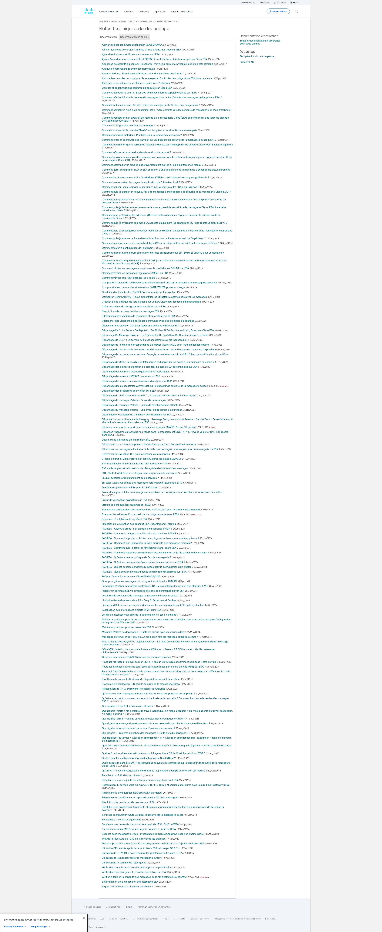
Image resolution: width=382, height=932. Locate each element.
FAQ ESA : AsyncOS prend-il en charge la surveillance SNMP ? (137, 528)
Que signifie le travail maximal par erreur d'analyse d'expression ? (138, 728)
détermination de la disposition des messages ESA (130, 881)
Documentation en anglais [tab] (134, 37)
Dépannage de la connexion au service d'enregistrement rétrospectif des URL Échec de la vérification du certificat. (165, 354)
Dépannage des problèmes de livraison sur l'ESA (129, 390)
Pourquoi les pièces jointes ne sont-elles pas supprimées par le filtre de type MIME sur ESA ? (154, 666)
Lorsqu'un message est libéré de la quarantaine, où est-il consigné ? (140, 614)
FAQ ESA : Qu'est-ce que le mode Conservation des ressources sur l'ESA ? (143, 562)
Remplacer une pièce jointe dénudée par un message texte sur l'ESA (140, 780)
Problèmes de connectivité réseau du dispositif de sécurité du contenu (141, 679)
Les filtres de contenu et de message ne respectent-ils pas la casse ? (140, 595)
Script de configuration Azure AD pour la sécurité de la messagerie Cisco (142, 815)
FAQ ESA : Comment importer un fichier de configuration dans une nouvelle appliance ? (150, 538)
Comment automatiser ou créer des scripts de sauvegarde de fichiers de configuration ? (151, 105)
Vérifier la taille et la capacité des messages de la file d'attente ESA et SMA (144, 877)
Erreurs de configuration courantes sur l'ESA (126, 505)
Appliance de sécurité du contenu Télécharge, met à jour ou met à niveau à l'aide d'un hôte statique (157, 64)
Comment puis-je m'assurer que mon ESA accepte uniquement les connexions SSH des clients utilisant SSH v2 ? (164, 223)
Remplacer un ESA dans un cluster (121, 775)
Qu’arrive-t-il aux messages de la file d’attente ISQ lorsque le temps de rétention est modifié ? (154, 770)
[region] (44, 923)
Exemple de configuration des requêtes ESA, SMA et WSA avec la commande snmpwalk (151, 509)
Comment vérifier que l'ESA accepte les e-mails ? (129, 278)
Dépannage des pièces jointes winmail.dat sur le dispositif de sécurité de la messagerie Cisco (154, 386)
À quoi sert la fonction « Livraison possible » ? (127, 886)
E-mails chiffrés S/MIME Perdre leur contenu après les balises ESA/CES (141, 459)
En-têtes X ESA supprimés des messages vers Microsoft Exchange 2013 (142, 482)
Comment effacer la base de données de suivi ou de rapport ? (136, 152)
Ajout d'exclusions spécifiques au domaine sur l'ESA (131, 54)
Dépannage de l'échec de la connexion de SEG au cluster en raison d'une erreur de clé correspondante (159, 349)
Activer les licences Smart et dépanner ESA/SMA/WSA (132, 45)
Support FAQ (247, 62)
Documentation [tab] (108, 37)
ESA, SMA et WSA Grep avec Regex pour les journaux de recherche (139, 473)
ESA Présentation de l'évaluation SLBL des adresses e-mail (135, 463)
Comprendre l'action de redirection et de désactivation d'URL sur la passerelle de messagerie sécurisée (159, 282)
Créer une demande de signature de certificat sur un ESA (134, 306)
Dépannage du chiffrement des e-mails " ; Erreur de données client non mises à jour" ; (150, 395)
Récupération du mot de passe (257, 56)
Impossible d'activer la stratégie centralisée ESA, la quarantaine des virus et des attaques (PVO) (155, 586)
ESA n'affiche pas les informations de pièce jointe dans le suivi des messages (145, 468)
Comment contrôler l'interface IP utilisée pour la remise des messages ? (142, 135)
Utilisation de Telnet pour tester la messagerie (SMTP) (132, 858)
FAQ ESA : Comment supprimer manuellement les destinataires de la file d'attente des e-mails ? (155, 552)
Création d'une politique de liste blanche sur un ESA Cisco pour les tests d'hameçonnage (151, 301)
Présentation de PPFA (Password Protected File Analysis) (133, 689)
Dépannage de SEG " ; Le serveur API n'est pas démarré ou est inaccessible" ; (145, 340)
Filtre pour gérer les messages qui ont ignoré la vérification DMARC (139, 581)
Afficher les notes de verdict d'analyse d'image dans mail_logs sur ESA (141, 49)
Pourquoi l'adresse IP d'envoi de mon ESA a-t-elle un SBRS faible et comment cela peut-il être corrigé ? (160, 662)
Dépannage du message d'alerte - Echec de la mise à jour (134, 400)
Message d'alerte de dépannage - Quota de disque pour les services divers (144, 632)
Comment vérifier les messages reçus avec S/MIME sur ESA (135, 273)
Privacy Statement (13, 926)
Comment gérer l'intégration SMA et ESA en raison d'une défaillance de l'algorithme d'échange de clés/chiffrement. (166, 169)
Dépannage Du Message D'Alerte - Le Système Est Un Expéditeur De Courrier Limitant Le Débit (155, 335)
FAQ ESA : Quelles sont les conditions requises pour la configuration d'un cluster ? (147, 567)
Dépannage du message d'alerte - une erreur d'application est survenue (142, 410)
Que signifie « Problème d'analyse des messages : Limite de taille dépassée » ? (146, 733)
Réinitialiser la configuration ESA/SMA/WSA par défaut (132, 792)
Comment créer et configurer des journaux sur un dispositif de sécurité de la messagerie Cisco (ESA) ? (159, 140)
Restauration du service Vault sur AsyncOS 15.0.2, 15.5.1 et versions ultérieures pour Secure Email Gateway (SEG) (165, 785)
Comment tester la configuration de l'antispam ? (128, 248)
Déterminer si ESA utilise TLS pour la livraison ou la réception (136, 454)
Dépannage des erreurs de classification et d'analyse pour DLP (137, 381)
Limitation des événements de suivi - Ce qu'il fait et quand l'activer (139, 600)
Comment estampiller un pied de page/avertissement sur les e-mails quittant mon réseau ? (153, 165)
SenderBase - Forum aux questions (121, 819)
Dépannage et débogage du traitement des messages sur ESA (136, 414)
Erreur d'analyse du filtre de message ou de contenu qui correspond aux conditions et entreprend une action (162, 492)
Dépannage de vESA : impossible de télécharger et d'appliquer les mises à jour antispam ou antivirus (158, 362)
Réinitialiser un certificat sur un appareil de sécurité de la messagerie (140, 797)
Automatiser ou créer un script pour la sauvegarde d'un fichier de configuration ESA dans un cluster (157, 78)
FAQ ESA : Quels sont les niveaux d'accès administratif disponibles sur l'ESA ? (145, 571)
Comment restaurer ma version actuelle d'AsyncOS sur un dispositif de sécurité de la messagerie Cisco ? (160, 243)
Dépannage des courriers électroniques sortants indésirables (135, 371)
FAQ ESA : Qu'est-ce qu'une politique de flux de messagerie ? (136, 557)
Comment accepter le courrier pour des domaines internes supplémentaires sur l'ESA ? (150, 92)
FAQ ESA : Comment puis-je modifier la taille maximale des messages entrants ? (147, 543)
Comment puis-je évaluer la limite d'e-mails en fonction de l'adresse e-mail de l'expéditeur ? (154, 238)
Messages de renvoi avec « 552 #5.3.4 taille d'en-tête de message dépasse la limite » (150, 637)
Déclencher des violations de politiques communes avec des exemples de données (148, 321)
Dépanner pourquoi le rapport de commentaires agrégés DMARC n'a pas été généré (149, 427)
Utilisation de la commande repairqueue (124, 862)
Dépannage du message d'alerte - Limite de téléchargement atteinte (140, 405)
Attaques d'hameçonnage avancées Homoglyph (128, 68)
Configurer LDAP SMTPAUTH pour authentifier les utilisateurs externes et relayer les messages (154, 297)
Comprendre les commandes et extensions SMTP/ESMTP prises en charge (143, 287)
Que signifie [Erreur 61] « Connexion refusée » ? (128, 706)
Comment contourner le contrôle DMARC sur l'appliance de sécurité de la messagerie (149, 130)
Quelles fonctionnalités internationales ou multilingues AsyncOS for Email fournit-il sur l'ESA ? (153, 753)
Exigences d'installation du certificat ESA (124, 519)
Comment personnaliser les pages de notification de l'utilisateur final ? (141, 182)
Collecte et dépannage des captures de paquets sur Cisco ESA (137, 88)
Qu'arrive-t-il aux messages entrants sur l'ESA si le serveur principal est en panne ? (148, 693)
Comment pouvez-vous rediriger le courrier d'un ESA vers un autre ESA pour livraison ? (150, 187)
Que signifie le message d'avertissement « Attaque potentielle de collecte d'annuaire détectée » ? (156, 723)
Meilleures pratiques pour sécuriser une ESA (126, 627)
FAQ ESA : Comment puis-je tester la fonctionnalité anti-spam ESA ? (140, 548)
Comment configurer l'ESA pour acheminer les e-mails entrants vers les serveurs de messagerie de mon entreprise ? (167, 110)
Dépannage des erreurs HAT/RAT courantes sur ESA (131, 376)
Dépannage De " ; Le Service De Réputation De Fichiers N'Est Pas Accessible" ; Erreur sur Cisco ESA (158, 330)
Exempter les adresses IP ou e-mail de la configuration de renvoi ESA (140, 514)
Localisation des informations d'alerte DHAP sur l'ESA (131, 610)
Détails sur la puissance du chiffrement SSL (126, 439)
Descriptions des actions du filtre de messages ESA (130, 311)
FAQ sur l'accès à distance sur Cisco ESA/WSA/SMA (131, 576)
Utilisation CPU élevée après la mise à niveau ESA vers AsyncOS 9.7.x (141, 848)
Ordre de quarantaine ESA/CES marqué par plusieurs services (136, 657)
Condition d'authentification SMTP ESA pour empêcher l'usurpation (139, 292)
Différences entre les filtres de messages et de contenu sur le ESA (138, 316)
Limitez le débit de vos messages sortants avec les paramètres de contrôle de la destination (153, 605)
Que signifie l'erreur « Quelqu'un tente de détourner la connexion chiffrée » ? (144, 718)
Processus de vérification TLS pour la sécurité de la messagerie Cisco (141, 684)
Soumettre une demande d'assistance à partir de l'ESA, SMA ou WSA (140, 824)
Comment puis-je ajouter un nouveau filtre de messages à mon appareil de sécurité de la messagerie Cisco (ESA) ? (166, 192)
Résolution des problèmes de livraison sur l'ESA (128, 802)
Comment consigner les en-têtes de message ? (128, 125)
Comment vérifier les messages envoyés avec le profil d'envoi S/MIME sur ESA (145, 268)
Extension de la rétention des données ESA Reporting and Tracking (139, 524)
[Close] (83, 917)
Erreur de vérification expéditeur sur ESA (124, 500)
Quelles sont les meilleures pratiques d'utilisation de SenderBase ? (139, 758)
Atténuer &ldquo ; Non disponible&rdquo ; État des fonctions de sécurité (142, 73)
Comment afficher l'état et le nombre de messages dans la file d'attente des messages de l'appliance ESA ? (162, 97)
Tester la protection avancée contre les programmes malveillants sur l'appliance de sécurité (153, 843)
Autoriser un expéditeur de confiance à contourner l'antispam (136, 83)
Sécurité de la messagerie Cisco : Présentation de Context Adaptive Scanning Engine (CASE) (153, 834)
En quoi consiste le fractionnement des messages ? (130, 478)
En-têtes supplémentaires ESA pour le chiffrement (129, 487)
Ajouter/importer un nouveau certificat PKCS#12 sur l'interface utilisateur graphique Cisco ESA (154, 59)
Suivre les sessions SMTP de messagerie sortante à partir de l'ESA (139, 829)
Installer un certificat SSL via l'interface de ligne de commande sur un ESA (143, 591)
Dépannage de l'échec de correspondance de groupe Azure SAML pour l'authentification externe (156, 344)
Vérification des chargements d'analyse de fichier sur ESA (134, 872)
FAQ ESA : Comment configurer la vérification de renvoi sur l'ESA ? (139, 533)
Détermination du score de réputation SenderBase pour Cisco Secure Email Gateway (149, 444)
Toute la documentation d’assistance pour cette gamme (260, 42)
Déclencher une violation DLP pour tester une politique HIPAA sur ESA (140, 325)
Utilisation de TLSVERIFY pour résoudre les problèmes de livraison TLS (141, 853)
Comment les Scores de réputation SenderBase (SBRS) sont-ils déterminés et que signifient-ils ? (155, 177)
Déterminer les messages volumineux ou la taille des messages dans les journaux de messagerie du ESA (160, 449)
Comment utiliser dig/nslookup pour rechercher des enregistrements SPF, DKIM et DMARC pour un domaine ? (163, 252)
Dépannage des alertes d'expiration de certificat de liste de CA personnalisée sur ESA (149, 367)
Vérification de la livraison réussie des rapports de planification (137, 867)
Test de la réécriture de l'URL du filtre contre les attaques (133, 838)
